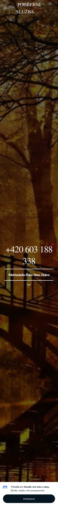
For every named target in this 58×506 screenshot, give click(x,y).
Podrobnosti (29, 498)
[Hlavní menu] (5, 8)
